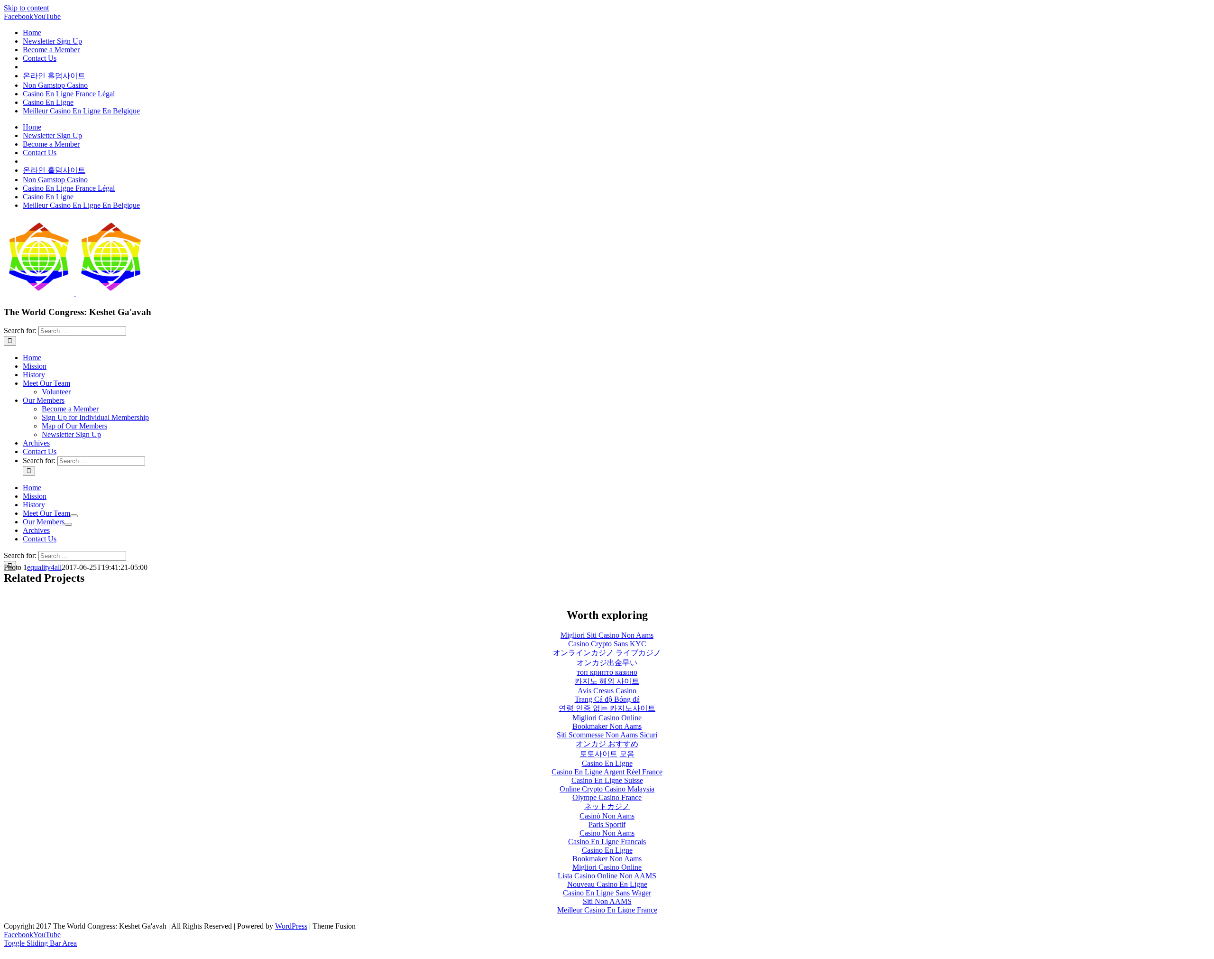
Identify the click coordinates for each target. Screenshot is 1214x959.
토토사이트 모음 (607, 754)
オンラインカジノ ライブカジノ (607, 653)
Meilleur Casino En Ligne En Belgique (81, 111)
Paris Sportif (607, 824)
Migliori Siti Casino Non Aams (607, 635)
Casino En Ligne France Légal (69, 94)
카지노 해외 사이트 (607, 681)
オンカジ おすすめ (607, 744)
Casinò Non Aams (607, 816)
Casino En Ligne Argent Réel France (607, 772)
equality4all (44, 567)
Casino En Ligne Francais (607, 842)
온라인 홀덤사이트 (54, 76)
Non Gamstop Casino (55, 85)
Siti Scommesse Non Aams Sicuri (607, 735)
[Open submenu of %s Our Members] (68, 524)
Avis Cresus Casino (607, 691)
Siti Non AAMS (607, 901)
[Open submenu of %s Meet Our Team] (74, 515)
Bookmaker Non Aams (607, 726)
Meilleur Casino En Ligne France (607, 910)
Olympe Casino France (607, 797)
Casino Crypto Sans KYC (607, 644)
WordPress (291, 926)
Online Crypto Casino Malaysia (607, 789)
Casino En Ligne (48, 102)
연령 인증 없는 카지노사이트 (607, 708)
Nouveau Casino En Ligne (607, 884)
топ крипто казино (607, 672)
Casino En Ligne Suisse (607, 780)
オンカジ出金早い (607, 663)
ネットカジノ (607, 806)
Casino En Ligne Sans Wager (607, 893)
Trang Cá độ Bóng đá (607, 699)
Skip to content (26, 8)
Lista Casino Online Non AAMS (607, 876)
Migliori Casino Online (607, 718)
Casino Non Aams (607, 833)
